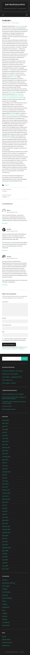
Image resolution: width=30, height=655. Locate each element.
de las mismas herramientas (12, 115)
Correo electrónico (7, 325)
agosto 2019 (5, 423)
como (9, 69)
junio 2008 (4, 556)
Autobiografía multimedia (8, 583)
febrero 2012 (5, 484)
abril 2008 (4, 562)
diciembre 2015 (6, 447)
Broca (3, 137)
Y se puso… (6, 190)
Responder (4, 223)
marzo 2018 (5, 429)
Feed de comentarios (7, 642)
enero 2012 (5, 487)
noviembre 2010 (6, 529)
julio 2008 (4, 553)
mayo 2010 (5, 544)
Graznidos (4, 604)
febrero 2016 (5, 441)
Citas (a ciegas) (6, 586)
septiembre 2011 (6, 499)
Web (3, 331)
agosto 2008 (5, 550)
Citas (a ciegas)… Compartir (9, 383)
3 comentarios (15, 22)
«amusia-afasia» (12, 92)
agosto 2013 (5, 459)
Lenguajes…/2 (6, 196)
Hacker (10, 406)
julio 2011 (4, 505)
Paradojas (4, 616)
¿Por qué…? (5, 580)
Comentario (5, 301)
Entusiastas (5, 595)
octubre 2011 (5, 496)
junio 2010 (4, 541)
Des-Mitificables (6, 592)
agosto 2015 (5, 450)
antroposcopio (15, 4)
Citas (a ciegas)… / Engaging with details (12, 377)
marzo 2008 (5, 565)
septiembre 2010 (6, 532)
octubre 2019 (5, 420)
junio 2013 (4, 465)
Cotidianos (5, 589)
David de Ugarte (6, 409)
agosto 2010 (5, 535)
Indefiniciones (5, 607)
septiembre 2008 (6, 547)
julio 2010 (4, 538)
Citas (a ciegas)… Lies (7, 380)
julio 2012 (4, 474)
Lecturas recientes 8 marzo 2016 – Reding (12, 397)
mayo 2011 (5, 511)
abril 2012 (4, 478)
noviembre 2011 (6, 493)
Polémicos (4, 619)
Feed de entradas (6, 639)
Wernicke (8, 137)
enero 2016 (5, 444)
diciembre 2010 (6, 526)
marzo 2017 (5, 435)
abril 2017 (4, 432)
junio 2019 (4, 426)
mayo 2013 (5, 468)
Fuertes (4, 601)
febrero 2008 (5, 569)
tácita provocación (19, 26)
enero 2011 (5, 523)
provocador (14, 76)
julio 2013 (4, 462)
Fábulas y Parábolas (7, 598)
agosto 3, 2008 (6, 22)
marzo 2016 (5, 438)
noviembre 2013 (6, 456)
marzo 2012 (5, 481)
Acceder (4, 636)
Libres (3, 610)
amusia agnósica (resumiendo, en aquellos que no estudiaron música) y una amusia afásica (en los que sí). (13, 95)
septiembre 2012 (6, 471)
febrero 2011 (5, 520)
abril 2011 (4, 514)
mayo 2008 (5, 559)
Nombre (4, 318)
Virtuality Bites (6, 625)
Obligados (7, 185)
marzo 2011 (5, 517)
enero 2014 (5, 453)
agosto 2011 (5, 502)
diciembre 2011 (6, 490)
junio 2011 (4, 508)
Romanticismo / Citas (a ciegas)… (10, 374)
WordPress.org (6, 645)
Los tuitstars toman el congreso (14, 397)
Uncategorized (5, 622)
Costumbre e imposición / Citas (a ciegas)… (12, 370)
